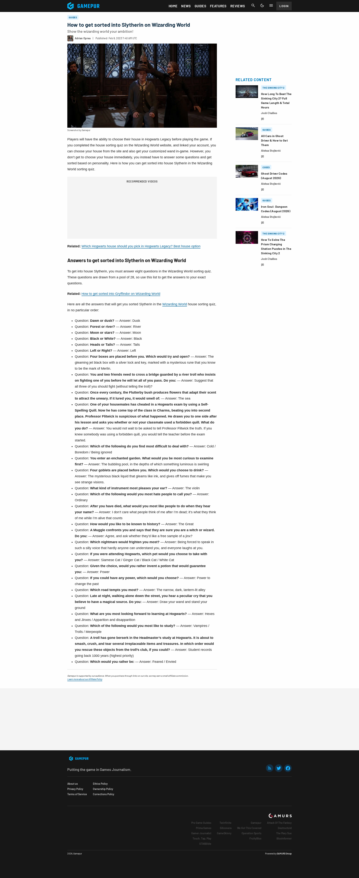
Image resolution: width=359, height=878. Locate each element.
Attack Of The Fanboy (279, 822)
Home (173, 6)
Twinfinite (225, 822)
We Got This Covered (249, 828)
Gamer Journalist (201, 833)
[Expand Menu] (271, 5)
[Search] (253, 5)
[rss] (269, 768)
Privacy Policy (75, 788)
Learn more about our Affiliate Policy (84, 679)
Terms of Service (77, 794)
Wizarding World (174, 304)
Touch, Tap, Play (202, 838)
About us (72, 783)
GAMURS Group (284, 853)
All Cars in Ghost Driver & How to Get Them (274, 140)
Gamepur (256, 822)
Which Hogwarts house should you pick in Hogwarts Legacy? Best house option (141, 246)
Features (218, 6)
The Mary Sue (284, 833)
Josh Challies (269, 113)
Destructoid (285, 828)
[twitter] (279, 768)
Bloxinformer (284, 838)
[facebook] (288, 768)
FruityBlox (255, 838)
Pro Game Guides (201, 822)
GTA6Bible (205, 843)
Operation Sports (251, 833)
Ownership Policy (103, 788)
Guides (200, 6)
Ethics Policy (100, 783)
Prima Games (203, 828)
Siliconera (225, 828)
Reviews (237, 6)
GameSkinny (224, 833)
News (186, 6)
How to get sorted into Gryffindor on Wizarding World (121, 294)
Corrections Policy (103, 794)
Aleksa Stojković (271, 150)
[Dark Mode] (262, 5)
